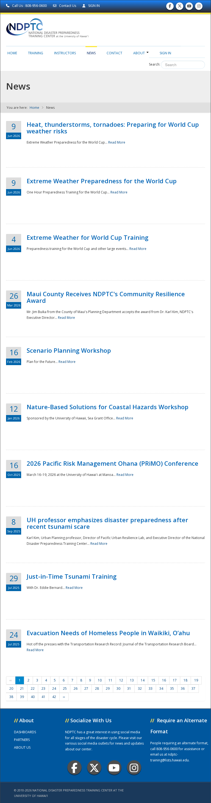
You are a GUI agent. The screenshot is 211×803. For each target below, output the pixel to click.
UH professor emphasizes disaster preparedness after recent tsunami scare (107, 523)
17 (175, 680)
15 (153, 680)
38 (11, 696)
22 (33, 688)
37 (193, 688)
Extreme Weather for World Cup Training (87, 237)
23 (43, 688)
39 (22, 696)
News (91, 53)
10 (100, 680)
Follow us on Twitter (179, 7)
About (139, 53)
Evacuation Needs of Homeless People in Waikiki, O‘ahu (108, 633)
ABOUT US (22, 747)
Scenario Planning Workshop (69, 350)
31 (129, 688)
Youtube (114, 767)
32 (140, 688)
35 (172, 688)
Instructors (65, 53)
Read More (116, 142)
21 (22, 688)
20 (11, 688)
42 (54, 696)
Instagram (134, 767)
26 (75, 688)
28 (97, 688)
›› (64, 696)
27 (86, 688)
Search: (154, 64)
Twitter (94, 767)
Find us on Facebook (170, 7)
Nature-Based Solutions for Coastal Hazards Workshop (107, 407)
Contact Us (67, 5)
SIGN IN (93, 5)
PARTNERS (22, 739)
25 (65, 688)
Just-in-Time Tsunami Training (71, 576)
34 (161, 688)
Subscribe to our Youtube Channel (189, 7)
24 (54, 688)
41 (43, 696)
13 (132, 680)
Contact (114, 53)
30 (118, 688)
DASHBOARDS (25, 732)
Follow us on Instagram (198, 7)
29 (108, 688)
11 (110, 680)
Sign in (165, 53)
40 (33, 696)
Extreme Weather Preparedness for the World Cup (102, 181)
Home (12, 53)
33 (150, 688)
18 (185, 680)
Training (35, 53)
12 (121, 680)
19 (196, 680)
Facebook (74, 767)
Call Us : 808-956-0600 (29, 5)
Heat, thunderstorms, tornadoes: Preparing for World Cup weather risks (113, 127)
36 (183, 688)
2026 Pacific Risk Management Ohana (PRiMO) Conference (112, 463)
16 (164, 680)
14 (143, 680)
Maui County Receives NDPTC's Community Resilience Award (106, 297)
